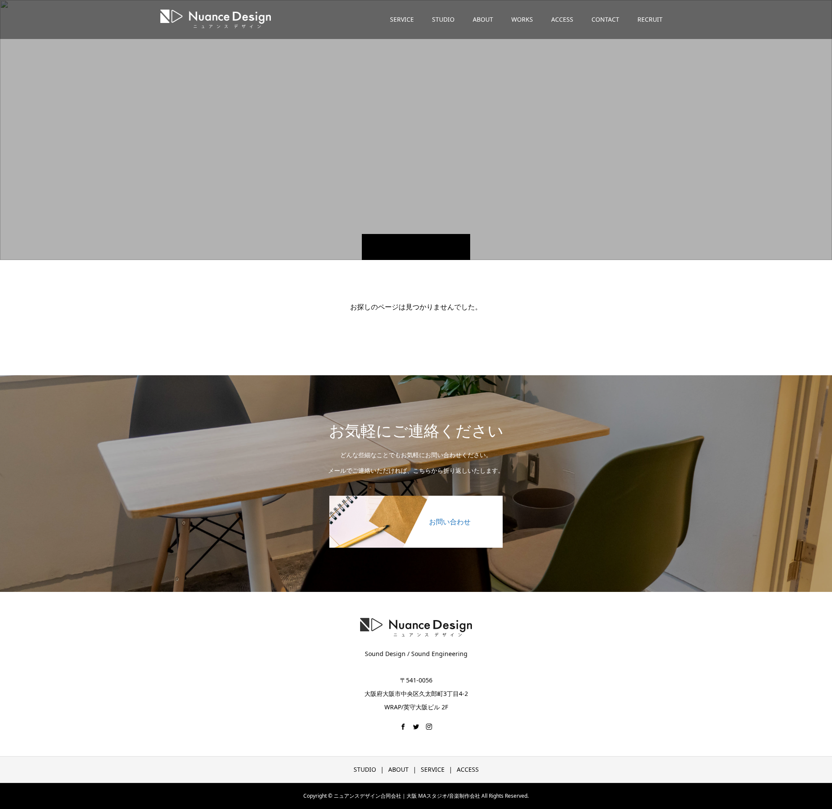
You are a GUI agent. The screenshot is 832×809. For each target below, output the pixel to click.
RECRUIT (650, 19)
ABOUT (483, 19)
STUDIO (443, 19)
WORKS (522, 19)
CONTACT (605, 19)
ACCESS (562, 19)
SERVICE (402, 19)
